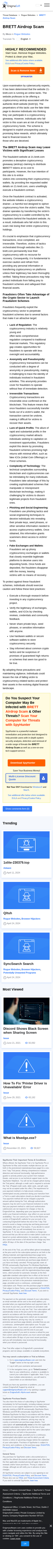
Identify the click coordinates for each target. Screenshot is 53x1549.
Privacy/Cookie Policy (24, 63)
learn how (22, 1293)
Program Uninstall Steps (21, 1490)
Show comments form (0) (17, 809)
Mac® (26, 790)
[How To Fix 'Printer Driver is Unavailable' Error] (26, 1065)
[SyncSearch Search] (26, 946)
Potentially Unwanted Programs (19, 973)
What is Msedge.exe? (19, 1138)
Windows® (37, 787)
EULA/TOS (45, 1288)
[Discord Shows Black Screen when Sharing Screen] (26, 1011)
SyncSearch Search (18, 964)
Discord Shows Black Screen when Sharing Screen (25, 1030)
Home (5, 1490)
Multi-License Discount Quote (22, 778)
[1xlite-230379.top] (26, 845)
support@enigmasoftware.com (15, 1390)
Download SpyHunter (22, 762)
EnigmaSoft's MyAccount (20, 1392)
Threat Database (10, 15)
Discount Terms (30, 1291)
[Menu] (46, 5)
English (41, 5)
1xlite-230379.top (16, 862)
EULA (8, 63)
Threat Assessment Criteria (38, 1478)
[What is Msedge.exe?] (26, 1120)
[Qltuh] (26, 895)
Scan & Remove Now (23, 70)
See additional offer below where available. (24, 60)
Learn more (15, 1538)
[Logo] (11, 5)
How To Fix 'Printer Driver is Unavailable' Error (25, 1085)
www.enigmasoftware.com (24, 1360)
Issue (6, 1038)
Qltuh (7, 913)
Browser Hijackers (30, 919)
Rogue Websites (28, 15)
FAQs (5, 1245)
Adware (7, 868)
